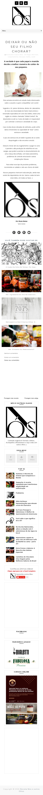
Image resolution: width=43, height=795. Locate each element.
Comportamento (13, 57)
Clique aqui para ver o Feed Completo (21, 571)
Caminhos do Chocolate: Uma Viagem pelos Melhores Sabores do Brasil (26, 559)
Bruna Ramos (23, 221)
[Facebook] (14, 232)
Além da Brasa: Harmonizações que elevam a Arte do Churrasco (26, 503)
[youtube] (26, 3)
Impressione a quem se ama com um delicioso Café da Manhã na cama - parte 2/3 (26, 541)
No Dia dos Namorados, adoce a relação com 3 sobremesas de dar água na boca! (26, 530)
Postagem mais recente (11, 398)
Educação (22, 57)
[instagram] (21, 3)
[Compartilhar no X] (19, 232)
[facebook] (16, 3)
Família (28, 57)
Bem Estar (35, 55)
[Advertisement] (21, 605)
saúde (33, 57)
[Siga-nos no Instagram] (24, 232)
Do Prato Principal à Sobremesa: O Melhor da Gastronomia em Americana (26, 512)
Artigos (29, 55)
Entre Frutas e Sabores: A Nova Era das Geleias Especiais (25, 550)
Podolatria (20, 493)
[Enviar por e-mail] (29, 232)
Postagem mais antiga (31, 398)
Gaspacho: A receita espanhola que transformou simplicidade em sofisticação (26, 485)
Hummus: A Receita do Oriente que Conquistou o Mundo (25, 476)
